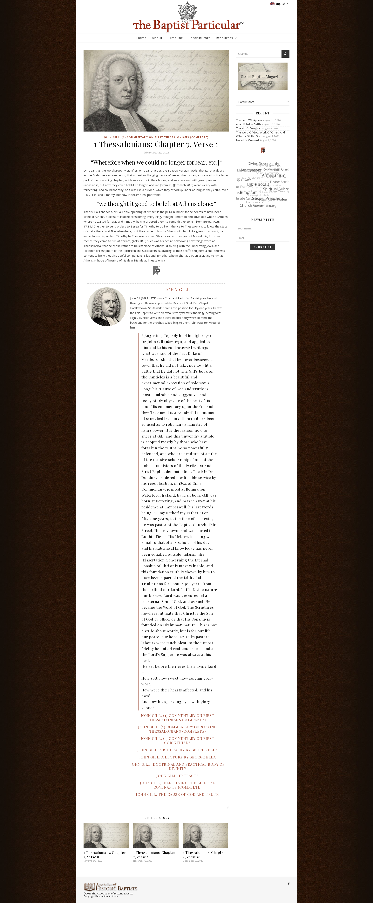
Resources (224, 38)
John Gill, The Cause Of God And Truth (177, 794)
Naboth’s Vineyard (247, 140)
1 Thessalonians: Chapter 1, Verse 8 (105, 854)
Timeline (175, 38)
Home (141, 38)
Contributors (199, 38)
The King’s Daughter (248, 128)
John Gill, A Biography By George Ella (177, 750)
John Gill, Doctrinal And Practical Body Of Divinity (178, 766)
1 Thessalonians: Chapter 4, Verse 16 (204, 854)
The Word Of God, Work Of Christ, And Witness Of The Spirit (260, 134)
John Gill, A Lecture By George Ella (177, 757)
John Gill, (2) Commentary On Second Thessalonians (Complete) (177, 729)
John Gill (177, 289)
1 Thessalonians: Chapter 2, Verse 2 (154, 854)
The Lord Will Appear (249, 120)
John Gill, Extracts (177, 775)
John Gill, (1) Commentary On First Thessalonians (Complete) (156, 137)
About (157, 38)
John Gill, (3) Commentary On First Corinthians (177, 740)
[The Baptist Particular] (186, 17)
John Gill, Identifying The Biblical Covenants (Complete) (177, 785)
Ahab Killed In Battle (248, 124)
